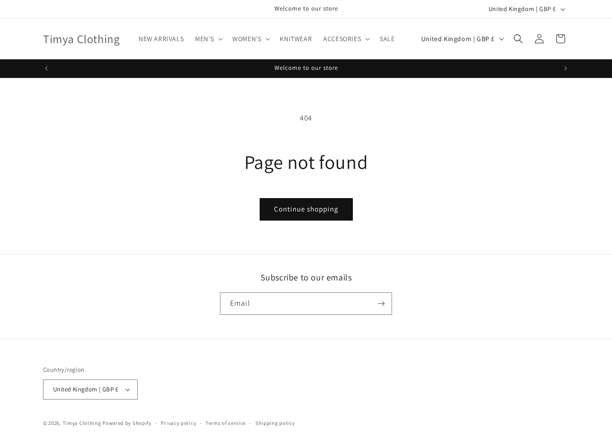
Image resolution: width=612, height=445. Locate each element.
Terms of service (226, 423)
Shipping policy (275, 423)
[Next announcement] (565, 68)
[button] (208, 39)
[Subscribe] (381, 303)
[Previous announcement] (46, 68)
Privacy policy (178, 423)
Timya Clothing (82, 423)
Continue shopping (306, 208)
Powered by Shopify (127, 423)
